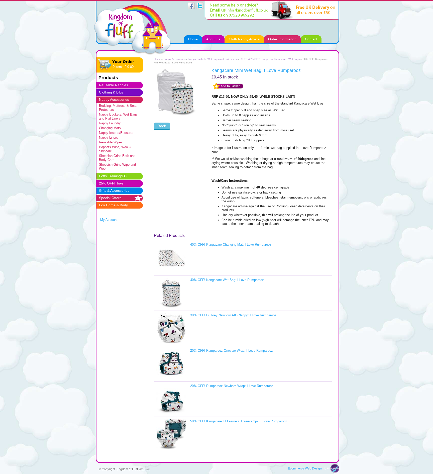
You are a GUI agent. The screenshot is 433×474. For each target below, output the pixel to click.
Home (157, 59)
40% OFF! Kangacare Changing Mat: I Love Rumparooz (230, 244)
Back (162, 126)
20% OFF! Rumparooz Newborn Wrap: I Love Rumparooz (231, 386)
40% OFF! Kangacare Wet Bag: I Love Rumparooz (227, 280)
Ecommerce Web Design (305, 468)
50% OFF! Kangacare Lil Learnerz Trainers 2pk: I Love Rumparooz (238, 421)
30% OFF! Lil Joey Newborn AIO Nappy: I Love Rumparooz (233, 315)
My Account (109, 220)
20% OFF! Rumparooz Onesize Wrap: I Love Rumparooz (231, 350)
